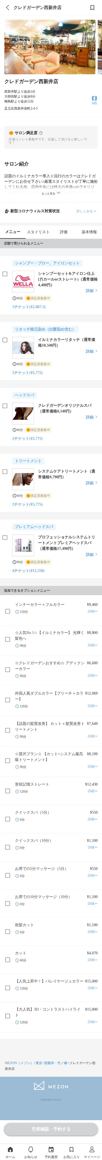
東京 (39, 1063)
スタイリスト (38, 232)
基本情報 (89, 232)
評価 (63, 232)
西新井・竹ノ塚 (55, 1063)
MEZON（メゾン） (19, 1063)
